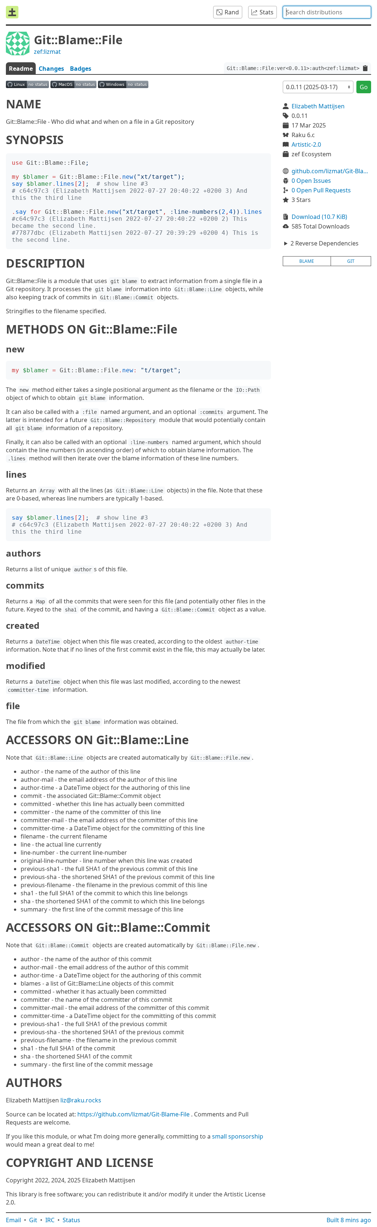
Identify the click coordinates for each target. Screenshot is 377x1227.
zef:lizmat (47, 52)
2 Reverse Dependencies (324, 243)
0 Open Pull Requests (321, 190)
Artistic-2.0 (306, 144)
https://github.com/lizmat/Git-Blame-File (133, 1114)
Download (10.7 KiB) (319, 217)
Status (71, 1220)
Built (349, 1220)
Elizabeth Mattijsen (318, 106)
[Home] (12, 12)
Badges (80, 69)
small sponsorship (237, 1136)
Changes (51, 69)
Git (33, 1220)
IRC (49, 1220)
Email (13, 1220)
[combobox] (327, 12)
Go (364, 87)
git (351, 261)
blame (306, 261)
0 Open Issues (311, 181)
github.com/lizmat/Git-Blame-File (331, 171)
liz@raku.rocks (80, 1100)
